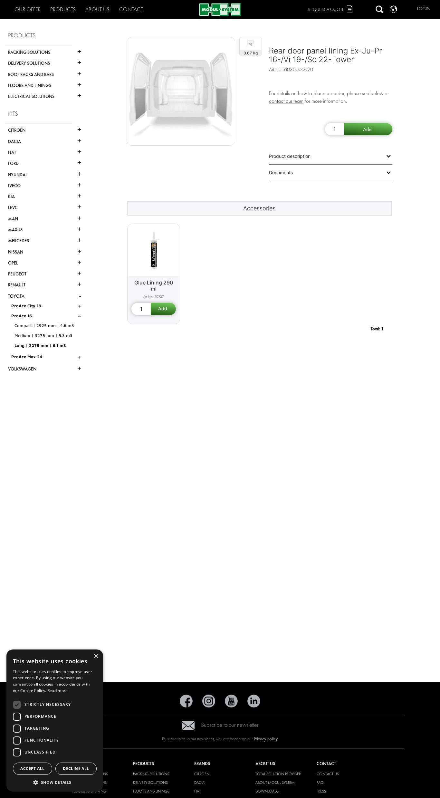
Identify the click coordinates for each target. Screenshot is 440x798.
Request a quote (326, 9)
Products (63, 9)
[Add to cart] (368, 129)
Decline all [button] (76, 768)
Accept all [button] (32, 768)
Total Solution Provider (278, 774)
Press (321, 791)
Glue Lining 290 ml (153, 285)
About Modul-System (275, 782)
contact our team (286, 101)
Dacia (199, 782)
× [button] (95, 656)
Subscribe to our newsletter (230, 725)
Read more (57, 690)
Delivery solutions (150, 782)
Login (423, 9)
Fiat (197, 791)
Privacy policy (266, 739)
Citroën (201, 774)
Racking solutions (151, 774)
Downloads (267, 791)
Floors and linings (151, 791)
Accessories (259, 208)
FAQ (320, 782)
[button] (55, 782)
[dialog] (54, 720)
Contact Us (328, 774)
